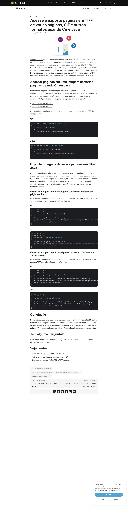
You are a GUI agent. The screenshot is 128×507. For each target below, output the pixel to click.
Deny (116, 499)
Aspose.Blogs (41, 17)
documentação (89, 328)
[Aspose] (18, 2)
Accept (109, 494)
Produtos (50, 3)
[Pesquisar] (115, 3)
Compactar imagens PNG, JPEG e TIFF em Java (51, 360)
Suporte (66, 3)
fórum (46, 342)
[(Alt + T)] (24, 8)
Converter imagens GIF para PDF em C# (48, 354)
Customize (101, 499)
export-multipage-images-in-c (41, 376)
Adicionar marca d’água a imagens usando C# (50, 357)
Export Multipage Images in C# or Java (67, 372)
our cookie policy (113, 490)
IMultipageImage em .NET (42, 103)
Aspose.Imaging (36, 59)
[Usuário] (110, 3)
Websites (75, 3)
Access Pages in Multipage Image (42, 372)
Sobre (83, 3)
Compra (58, 3)
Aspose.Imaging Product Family (41, 368)
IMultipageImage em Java (42, 107)
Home (19, 8)
